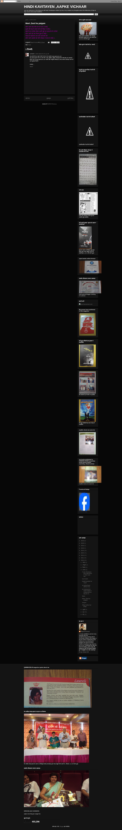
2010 (82, 560)
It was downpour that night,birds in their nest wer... (87, 574)
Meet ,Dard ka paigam (86, 599)
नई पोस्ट (27, 98)
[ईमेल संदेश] (48, 42)
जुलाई (84, 609)
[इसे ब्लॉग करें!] (53, 42)
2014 (82, 550)
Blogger (62, 826)
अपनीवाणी (32, 54)
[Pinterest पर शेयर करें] (59, 42)
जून (83, 612)
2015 (82, 548)
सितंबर (84, 567)
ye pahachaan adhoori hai (86, 586)
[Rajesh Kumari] (84, 510)
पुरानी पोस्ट (70, 98)
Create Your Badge (83, 511)
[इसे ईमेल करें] (52, 42)
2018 (82, 543)
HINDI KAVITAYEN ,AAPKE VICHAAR (55, 7)
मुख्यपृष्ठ (49, 98)
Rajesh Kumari (82, 492)
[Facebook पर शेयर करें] (57, 42)
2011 (82, 558)
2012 (82, 555)
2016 (82, 545)
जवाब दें (31, 66)
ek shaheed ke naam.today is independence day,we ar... (87, 591)
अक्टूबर (84, 565)
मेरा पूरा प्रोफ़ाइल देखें (84, 652)
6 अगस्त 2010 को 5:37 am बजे (42, 54)
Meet (29, 44)
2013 (82, 553)
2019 (82, 540)
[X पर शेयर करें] (55, 42)
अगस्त (84, 569)
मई (83, 614)
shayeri (84, 602)
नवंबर (84, 562)
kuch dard (85, 579)
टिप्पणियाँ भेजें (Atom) (52, 104)
